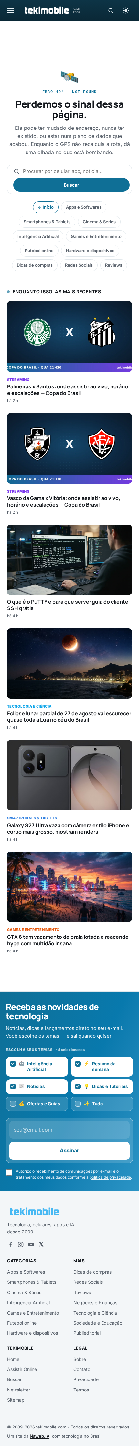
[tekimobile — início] (52, 10)
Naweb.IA (39, 1436)
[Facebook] (10, 1244)
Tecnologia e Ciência (95, 1313)
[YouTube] (31, 1244)
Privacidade (86, 1379)
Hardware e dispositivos (90, 250)
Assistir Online (22, 1369)
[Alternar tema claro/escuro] (126, 10)
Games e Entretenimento (96, 236)
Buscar (71, 185)
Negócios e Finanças (95, 1302)
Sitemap (16, 1400)
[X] (41, 1244)
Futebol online (39, 250)
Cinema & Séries (99, 221)
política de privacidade (110, 1177)
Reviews (113, 265)
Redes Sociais (79, 265)
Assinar (69, 1150)
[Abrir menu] (11, 10)
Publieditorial (87, 1333)
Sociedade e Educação (97, 1323)
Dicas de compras (35, 265)
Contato (81, 1369)
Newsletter (18, 1389)
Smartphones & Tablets (47, 221)
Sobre (79, 1359)
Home (13, 1359)
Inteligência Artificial (38, 236)
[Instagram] (20, 1244)
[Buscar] (111, 10)
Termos (81, 1389)
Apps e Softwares (84, 207)
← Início (46, 207)
